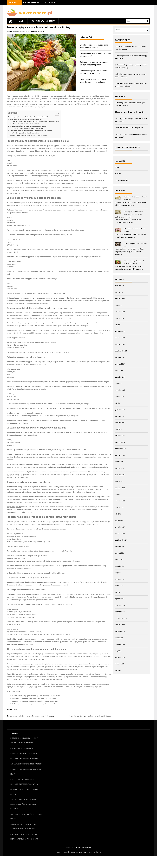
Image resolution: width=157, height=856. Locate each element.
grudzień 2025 (120, 338)
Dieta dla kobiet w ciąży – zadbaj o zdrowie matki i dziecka (90, 716)
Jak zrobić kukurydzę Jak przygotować (129, 128)
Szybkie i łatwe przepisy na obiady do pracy (25, 772)
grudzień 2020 (120, 605)
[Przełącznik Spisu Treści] (56, 114)
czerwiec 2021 (120, 566)
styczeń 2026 (119, 331)
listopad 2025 (120, 344)
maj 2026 (118, 305)
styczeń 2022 (119, 520)
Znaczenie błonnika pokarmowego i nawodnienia (28, 128)
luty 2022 (118, 514)
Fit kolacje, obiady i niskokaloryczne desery (26, 133)
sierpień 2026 (119, 286)
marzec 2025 (119, 396)
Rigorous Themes (95, 852)
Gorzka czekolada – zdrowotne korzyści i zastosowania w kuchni (24, 756)
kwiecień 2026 (120, 312)
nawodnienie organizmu (74, 464)
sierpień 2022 (119, 475)
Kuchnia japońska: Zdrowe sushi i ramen (24, 792)
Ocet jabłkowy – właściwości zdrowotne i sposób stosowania (24, 782)
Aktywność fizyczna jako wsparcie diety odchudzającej (28, 135)
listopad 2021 (120, 533)
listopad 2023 (120, 442)
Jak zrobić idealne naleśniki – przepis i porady (26, 816)
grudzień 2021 (120, 527)
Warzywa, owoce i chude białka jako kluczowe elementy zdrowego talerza (36, 121)
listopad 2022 (120, 468)
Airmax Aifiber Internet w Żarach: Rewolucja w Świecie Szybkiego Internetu (24, 804)
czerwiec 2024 (120, 423)
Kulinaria (118, 174)
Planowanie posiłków (15, 454)
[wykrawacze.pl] (10, 21)
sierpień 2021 (119, 553)
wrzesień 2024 (120, 416)
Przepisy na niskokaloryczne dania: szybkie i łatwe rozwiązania (31, 131)
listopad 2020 (120, 612)
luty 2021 (118, 592)
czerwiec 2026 (120, 299)
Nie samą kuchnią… (122, 180)
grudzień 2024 (120, 410)
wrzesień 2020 (120, 625)
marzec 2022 (119, 507)
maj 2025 (118, 383)
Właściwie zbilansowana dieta (88, 101)
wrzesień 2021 (120, 546)
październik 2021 (121, 540)
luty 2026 (118, 325)
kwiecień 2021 (120, 579)
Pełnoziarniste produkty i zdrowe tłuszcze (26, 124)
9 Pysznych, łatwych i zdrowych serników (129, 112)
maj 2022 (118, 494)
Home (20, 21)
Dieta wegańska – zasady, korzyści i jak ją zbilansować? (33, 704)
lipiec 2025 (119, 370)
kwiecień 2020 (120, 657)
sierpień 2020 (119, 631)
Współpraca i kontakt (43, 21)
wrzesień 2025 (120, 357)
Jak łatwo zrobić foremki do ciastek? (26, 764)
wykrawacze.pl (37, 31)
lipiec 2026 (119, 292)
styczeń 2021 (119, 599)
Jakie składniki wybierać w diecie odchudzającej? (26, 119)
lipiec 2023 (119, 462)
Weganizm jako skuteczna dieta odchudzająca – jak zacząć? (23, 827)
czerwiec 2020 (120, 644)
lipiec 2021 (119, 559)
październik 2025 (121, 351)
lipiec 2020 (119, 638)
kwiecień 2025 (120, 390)
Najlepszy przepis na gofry (21, 748)
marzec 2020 (119, 664)
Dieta (16, 709)
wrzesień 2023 (120, 455)
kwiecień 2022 (120, 501)
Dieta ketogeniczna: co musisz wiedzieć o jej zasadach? (46, 2)
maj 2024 (118, 429)
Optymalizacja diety (14, 507)
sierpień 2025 (119, 364)
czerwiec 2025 (120, 377)
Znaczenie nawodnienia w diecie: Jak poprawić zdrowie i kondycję (30, 716)
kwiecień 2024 (120, 436)
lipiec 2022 (119, 481)
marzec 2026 (119, 318)
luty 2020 (118, 670)
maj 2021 (118, 573)
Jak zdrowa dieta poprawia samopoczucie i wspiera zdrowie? (36, 696)
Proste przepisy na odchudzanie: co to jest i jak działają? (29, 117)
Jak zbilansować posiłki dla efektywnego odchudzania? (28, 126)
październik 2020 (121, 618)
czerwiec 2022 (120, 488)
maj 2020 (118, 651)
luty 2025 (118, 403)
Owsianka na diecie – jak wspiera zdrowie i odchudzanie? (34, 698)
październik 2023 (121, 449)
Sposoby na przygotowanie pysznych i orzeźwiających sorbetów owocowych (129, 214)
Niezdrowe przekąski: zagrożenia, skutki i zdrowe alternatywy (24, 740)
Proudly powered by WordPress (67, 852)
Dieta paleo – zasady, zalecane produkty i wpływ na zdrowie (35, 701)
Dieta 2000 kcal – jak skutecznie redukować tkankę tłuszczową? (24, 837)
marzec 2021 (119, 586)
